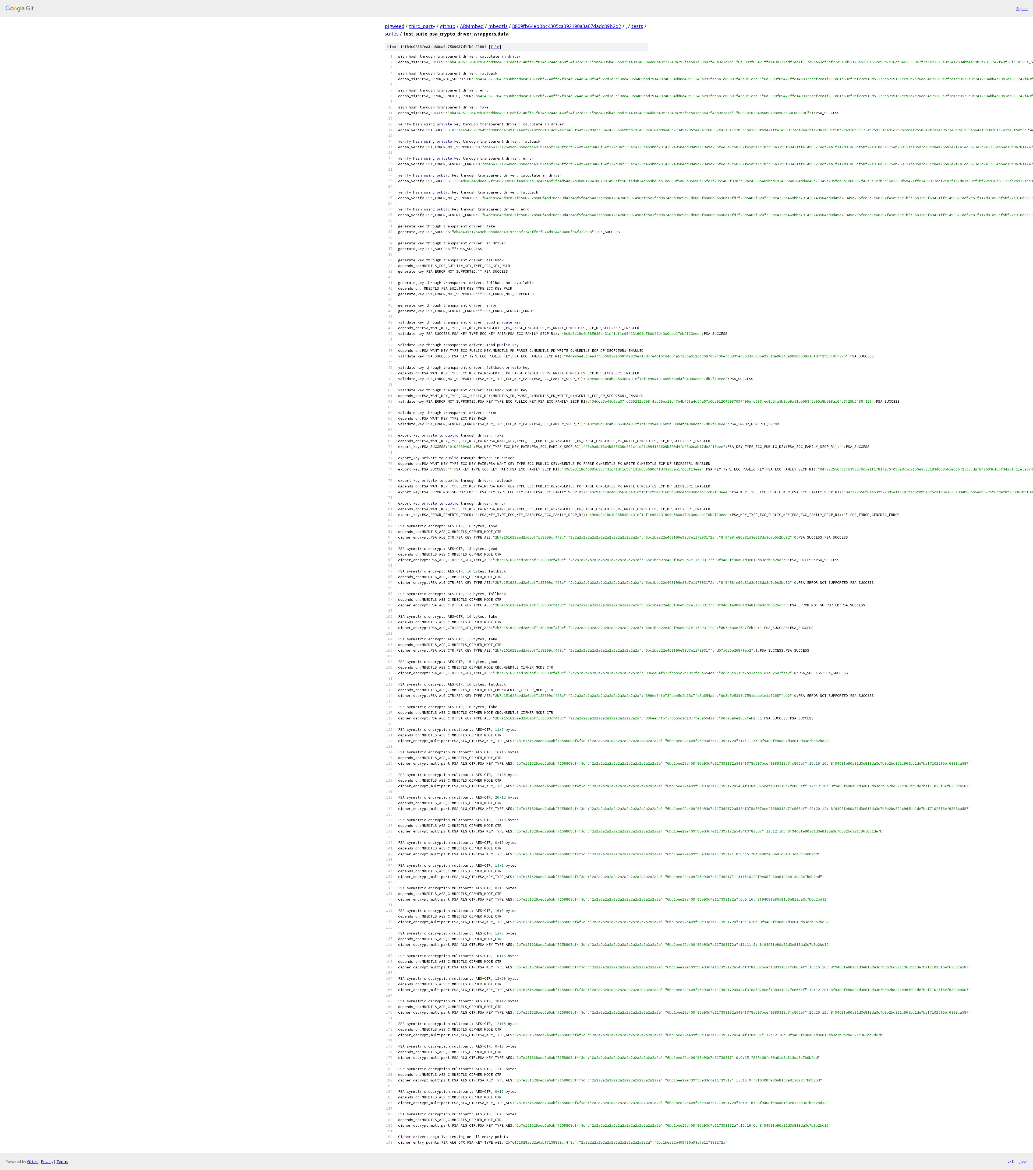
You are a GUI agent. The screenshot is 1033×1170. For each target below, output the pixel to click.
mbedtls (498, 26)
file (495, 46)
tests (637, 26)
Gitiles (32, 1161)
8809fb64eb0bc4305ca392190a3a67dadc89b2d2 (566, 26)
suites (392, 33)
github (447, 26)
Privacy (47, 1161)
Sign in (1022, 8)
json (1023, 1161)
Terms (62, 1161)
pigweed (394, 26)
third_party (422, 26)
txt (1010, 1161)
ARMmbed (472, 26)
